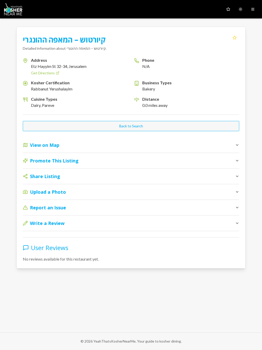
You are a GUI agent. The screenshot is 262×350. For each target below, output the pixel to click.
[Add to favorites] (234, 37)
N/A (146, 66)
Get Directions (43, 73)
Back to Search (131, 126)
